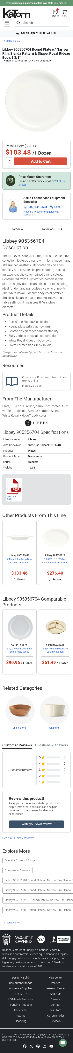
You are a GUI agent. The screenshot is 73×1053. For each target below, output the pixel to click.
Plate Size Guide (31, 385)
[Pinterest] (38, 1046)
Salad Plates (13, 41)
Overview (17, 229)
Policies (55, 983)
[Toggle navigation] (7, 23)
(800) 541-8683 (37, 206)
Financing (20, 1021)
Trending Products (21, 1004)
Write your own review (37, 824)
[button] (55, 13)
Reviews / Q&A (52, 229)
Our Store (55, 1010)
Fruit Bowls (53, 727)
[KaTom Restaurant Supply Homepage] (16, 13)
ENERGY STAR (20, 993)
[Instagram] (44, 1046)
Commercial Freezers (17, 870)
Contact (55, 1004)
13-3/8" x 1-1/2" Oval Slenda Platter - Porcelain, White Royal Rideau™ (55, 562)
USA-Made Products (20, 999)
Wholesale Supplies (20, 988)
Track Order (20, 1010)
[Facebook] (24, 1046)
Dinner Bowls (19, 727)
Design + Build (20, 977)
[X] (31, 1046)
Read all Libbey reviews (18, 838)
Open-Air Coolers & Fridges (21, 860)
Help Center (55, 977)
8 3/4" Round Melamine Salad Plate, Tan (55, 650)
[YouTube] (51, 1046)
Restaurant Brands (20, 983)
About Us (55, 993)
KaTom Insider (55, 1015)
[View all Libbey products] (36, 422)
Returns (20, 1015)
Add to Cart (41, 161)
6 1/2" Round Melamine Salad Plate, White (19, 650)
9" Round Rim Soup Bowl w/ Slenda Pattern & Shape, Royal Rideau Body (19, 562)
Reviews (56, 1021)
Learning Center (55, 988)
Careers (55, 999)
